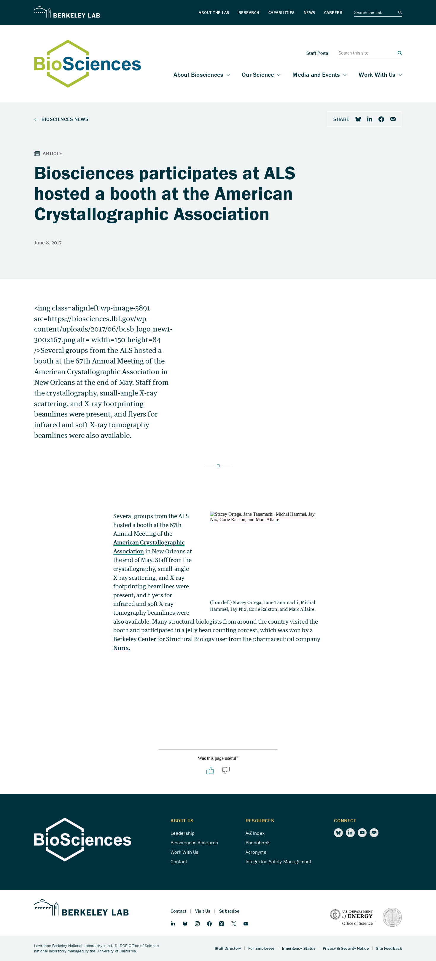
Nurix (121, 647)
